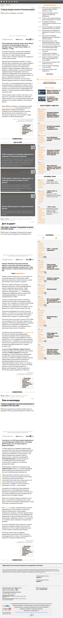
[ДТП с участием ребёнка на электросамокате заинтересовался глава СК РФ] (42, 301)
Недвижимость (20, 273)
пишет (20, 291)
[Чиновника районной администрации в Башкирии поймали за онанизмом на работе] (42, 115)
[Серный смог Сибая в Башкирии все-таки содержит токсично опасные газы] (42, 197)
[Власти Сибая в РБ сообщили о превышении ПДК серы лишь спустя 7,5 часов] (42, 168)
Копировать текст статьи (17, 1)
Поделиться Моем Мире (4, 1)
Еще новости (49, 74)
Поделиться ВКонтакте (1, 1)
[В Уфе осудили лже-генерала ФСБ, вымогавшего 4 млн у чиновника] (42, 335)
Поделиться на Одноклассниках (6, 1)
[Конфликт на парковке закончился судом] (42, 278)
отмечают (7, 507)
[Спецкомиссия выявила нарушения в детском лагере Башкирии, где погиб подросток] (42, 152)
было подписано (27, 332)
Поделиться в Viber (11, 1)
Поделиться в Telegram (14, 1)
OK (31, 615)
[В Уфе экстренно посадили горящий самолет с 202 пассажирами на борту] (42, 267)
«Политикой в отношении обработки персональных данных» (31, 612)
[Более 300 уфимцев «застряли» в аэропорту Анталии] (42, 139)
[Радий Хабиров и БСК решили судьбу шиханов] (42, 183)
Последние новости (49, 5)
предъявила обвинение (8, 108)
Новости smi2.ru (49, 87)
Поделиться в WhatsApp (9, 1)
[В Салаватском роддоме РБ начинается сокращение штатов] (42, 127)
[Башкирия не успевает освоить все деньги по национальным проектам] (42, 289)
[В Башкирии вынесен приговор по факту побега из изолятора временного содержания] (42, 351)
